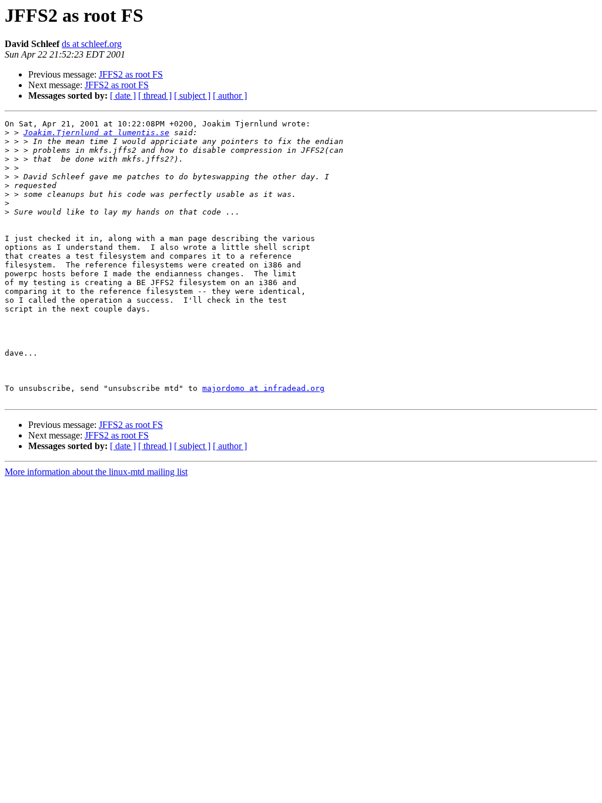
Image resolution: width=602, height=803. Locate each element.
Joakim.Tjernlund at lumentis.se (96, 132)
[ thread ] (155, 96)
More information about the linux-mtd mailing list (96, 472)
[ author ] (230, 96)
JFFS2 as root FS (131, 74)
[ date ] (123, 96)
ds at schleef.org (92, 44)
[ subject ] (192, 96)
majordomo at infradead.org (263, 388)
